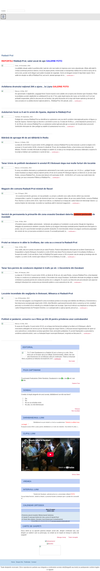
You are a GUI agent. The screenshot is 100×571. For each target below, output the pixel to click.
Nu (26, 400)
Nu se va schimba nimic (33, 402)
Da (26, 398)
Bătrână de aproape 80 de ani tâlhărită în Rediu (24, 137)
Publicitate (27, 562)
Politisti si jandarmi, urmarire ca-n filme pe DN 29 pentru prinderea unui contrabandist (44, 319)
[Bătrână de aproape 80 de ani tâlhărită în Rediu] (7, 147)
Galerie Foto (76, 383)
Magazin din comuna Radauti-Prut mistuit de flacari (27, 188)
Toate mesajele (73, 537)
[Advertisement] (50, 35)
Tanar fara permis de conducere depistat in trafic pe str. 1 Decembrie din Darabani (42, 268)
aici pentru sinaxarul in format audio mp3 (60, 521)
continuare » (70, 75)
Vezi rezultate (75, 411)
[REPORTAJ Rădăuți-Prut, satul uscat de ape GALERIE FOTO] (7, 71)
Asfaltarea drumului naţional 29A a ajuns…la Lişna (35, 86)
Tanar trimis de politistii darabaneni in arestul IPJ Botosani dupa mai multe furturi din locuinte (48, 163)
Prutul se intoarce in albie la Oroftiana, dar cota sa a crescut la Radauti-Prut (39, 242)
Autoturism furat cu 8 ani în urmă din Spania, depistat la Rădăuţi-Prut (36, 112)
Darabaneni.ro (10, 5)
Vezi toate (72, 361)
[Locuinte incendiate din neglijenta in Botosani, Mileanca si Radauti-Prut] (7, 303)
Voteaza (77, 409)
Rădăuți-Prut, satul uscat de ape (31, 61)
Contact (33, 562)
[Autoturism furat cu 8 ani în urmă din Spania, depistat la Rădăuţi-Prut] (7, 122)
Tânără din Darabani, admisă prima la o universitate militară (54, 494)
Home (13, 562)
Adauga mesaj (61, 537)
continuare (57, 358)
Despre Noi (19, 562)
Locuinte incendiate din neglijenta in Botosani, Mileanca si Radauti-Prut (37, 293)
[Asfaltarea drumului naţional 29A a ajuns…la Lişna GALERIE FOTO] (7, 96)
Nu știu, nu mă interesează (34, 404)
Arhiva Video (76, 474)
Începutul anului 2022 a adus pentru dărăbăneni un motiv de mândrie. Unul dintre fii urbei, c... (50, 426)
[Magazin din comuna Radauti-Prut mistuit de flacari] (7, 198)
